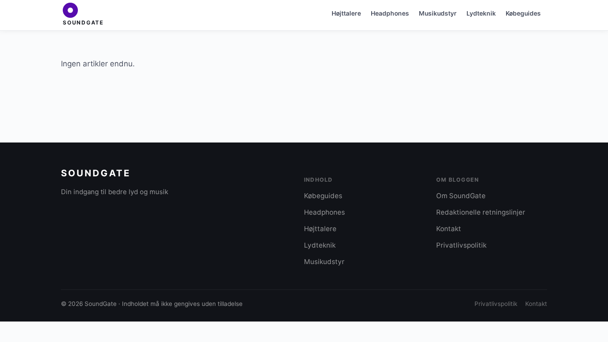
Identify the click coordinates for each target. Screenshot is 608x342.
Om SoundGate (461, 195)
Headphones (390, 13)
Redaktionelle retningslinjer (480, 212)
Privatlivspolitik (461, 245)
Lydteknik (481, 13)
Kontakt (448, 228)
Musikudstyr (438, 13)
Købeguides (523, 13)
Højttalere (346, 13)
